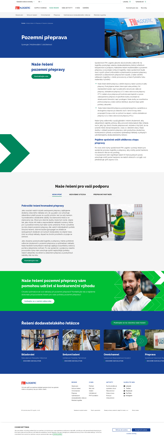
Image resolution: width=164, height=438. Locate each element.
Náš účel (91, 388)
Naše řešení (30, 23)
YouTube (129, 393)
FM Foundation (93, 395)
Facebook (129, 391)
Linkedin (128, 386)
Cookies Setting (131, 433)
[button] (141, 341)
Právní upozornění (95, 410)
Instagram (129, 395)
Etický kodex (135, 410)
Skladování (75, 386)
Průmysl (108, 395)
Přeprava (38, 23)
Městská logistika (77, 400)
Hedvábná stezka (77, 194)
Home (23, 23)
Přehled (91, 386)
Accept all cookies (141, 430)
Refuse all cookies (122, 430)
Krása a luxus (110, 393)
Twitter (128, 388)
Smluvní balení (76, 388)
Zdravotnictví (110, 398)
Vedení (91, 391)
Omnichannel (76, 391)
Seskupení (57, 194)
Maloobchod (110, 391)
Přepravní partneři (102, 194)
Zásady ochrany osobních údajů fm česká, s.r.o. (116, 410)
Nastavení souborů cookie (80, 410)
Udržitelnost (92, 393)
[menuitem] (40, 8)
